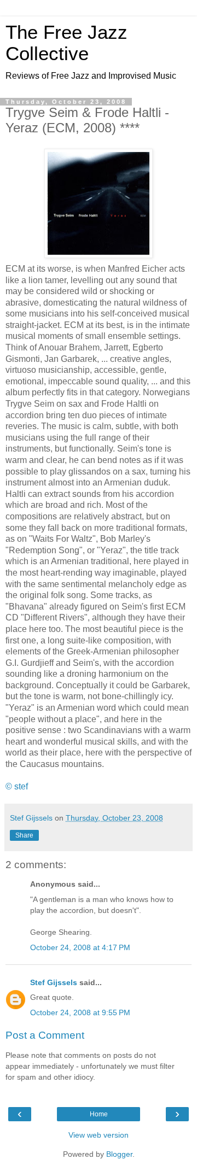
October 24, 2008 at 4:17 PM (80, 947)
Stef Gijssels (53, 982)
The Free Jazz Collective (66, 43)
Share (24, 835)
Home (99, 1114)
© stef (16, 786)
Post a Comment (44, 1035)
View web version (98, 1135)
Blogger (119, 1154)
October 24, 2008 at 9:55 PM (80, 1012)
